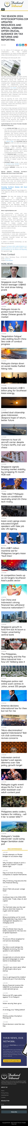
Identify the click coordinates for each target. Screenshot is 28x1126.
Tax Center (13, 88)
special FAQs (9, 141)
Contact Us (7, 258)
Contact (3, 1097)
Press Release (9, 260)
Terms (2, 1090)
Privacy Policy (4, 1093)
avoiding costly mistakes (12, 164)
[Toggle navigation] (3, 9)
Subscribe (14, 1112)
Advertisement (5, 1095)
